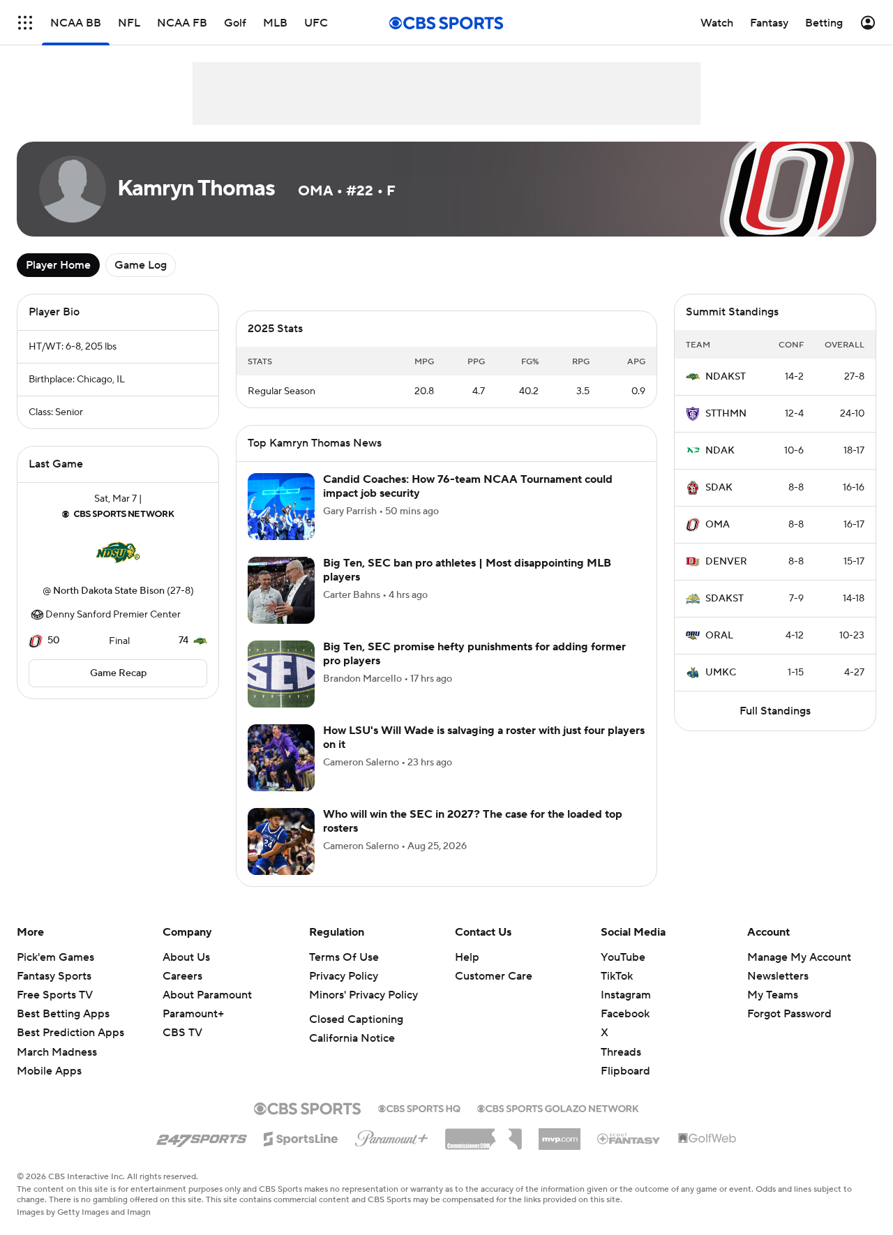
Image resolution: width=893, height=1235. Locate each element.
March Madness (57, 1052)
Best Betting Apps (63, 1014)
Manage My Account (799, 957)
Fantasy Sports (54, 976)
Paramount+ (193, 1014)
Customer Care (493, 976)
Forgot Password (789, 1014)
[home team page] (118, 552)
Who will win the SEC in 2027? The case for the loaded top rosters (472, 820)
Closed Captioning (356, 1019)
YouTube (623, 957)
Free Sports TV (55, 995)
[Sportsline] (301, 1137)
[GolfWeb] (707, 1139)
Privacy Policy (343, 976)
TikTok (617, 976)
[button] (25, 22)
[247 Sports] (201, 1137)
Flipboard (625, 1071)
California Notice (352, 1038)
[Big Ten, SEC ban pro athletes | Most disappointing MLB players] (281, 590)
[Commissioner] (483, 1134)
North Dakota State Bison (109, 591)
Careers (182, 976)
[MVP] (559, 1134)
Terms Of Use (344, 957)
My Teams (772, 995)
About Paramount (207, 995)
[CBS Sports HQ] (419, 1107)
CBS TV (182, 1033)
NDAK (720, 450)
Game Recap (118, 673)
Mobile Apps (49, 1071)
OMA (717, 524)
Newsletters (778, 976)
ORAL (719, 635)
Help (467, 957)
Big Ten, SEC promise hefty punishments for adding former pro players (474, 653)
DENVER (726, 561)
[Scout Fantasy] (629, 1138)
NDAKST (725, 376)
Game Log (140, 265)
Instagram (626, 995)
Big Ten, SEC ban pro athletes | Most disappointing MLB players (467, 569)
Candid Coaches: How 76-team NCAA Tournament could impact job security (468, 486)
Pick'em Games (55, 957)
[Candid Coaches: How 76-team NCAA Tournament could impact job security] (281, 506)
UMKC (720, 672)
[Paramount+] (391, 1136)
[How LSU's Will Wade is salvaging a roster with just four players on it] (281, 757)
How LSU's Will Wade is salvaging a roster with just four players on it (484, 737)
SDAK (719, 487)
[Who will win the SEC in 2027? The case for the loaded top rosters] (281, 841)
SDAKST (724, 598)
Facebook (625, 1014)
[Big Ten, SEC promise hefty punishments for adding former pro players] (281, 674)
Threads (621, 1052)
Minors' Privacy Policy (363, 995)
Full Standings (775, 711)
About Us (186, 957)
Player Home (58, 265)
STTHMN (725, 413)
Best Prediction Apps (70, 1033)
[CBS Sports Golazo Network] (558, 1107)
